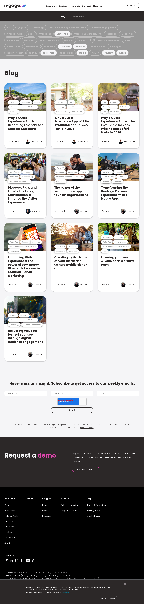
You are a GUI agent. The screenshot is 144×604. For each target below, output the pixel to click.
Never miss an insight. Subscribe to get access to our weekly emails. (72, 383)
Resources (78, 16)
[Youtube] (29, 561)
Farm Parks (10, 537)
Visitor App (62, 33)
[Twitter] (7, 561)
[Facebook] (23, 561)
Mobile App (127, 33)
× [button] (124, 584)
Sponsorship (66, 52)
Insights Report (15, 52)
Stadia (82, 52)
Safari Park (48, 52)
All (8, 27)
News (44, 510)
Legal (90, 498)
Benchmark (32, 46)
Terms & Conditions (96, 505)
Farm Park (49, 46)
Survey (95, 52)
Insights (75, 6)
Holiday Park (117, 46)
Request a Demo (85, 469)
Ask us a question (69, 505)
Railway (33, 52)
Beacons (69, 40)
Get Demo (131, 5)
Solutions (9, 498)
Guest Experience (49, 40)
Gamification (97, 46)
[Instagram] (18, 561)
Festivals (65, 46)
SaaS (127, 40)
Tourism (108, 52)
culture (122, 52)
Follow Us (9, 555)
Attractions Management (87, 33)
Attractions (45, 33)
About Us (97, 6)
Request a (30, 456)
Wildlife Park (13, 46)
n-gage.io (20, 27)
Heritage (111, 33)
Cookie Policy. (65, 593)
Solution (50, 6)
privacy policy (87, 427)
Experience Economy (108, 40)
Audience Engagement (103, 27)
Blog (62, 16)
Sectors (63, 6)
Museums (29, 40)
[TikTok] (34, 561)
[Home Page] (15, 5)
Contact (86, 6)
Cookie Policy (93, 516)
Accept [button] (100, 598)
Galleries (80, 46)
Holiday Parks (11, 516)
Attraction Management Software (68, 27)
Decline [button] (112, 598)
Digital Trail (85, 40)
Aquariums (13, 40)
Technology (37, 27)
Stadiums (9, 543)
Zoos (30, 33)
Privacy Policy (93, 510)
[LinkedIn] (12, 561)
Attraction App (15, 33)
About (30, 498)
